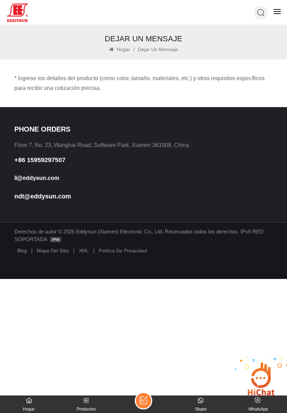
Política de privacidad (123, 250)
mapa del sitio (53, 250)
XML (84, 250)
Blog (22, 250)
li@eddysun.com (36, 178)
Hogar (122, 49)
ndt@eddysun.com (42, 196)
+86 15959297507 (39, 159)
